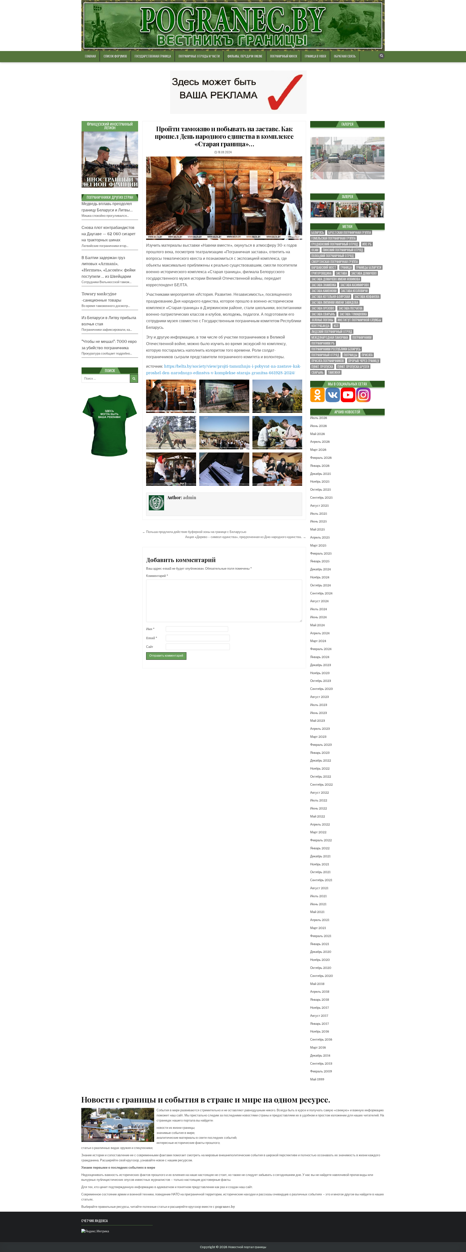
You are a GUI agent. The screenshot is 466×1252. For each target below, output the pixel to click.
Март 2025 (318, 545)
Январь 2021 (319, 944)
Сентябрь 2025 (321, 497)
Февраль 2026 (321, 458)
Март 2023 (318, 737)
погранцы (350, 355)
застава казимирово (354, 285)
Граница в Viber (315, 56)
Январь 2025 (320, 561)
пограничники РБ (323, 343)
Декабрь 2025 (320, 474)
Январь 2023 (320, 753)
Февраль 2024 (321, 649)
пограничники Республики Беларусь (336, 349)
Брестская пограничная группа (349, 232)
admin (189, 497)
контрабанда (320, 325)
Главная (90, 56)
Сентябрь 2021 (321, 880)
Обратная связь (345, 56)
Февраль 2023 (321, 745)
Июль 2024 (318, 609)
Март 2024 (318, 641)
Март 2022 (318, 832)
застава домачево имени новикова (335, 279)
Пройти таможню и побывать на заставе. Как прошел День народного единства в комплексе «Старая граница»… (224, 136)
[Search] (381, 56)
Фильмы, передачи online (244, 56)
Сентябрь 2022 (321, 784)
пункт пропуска (322, 366)
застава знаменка (323, 285)
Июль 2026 (318, 418)
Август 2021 (319, 888)
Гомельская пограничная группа (333, 238)
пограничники (362, 337)
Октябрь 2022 (320, 776)
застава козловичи (354, 290)
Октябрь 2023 (320, 681)
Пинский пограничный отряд (343, 250)
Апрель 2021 (319, 920)
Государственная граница (153, 56)
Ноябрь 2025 (320, 481)
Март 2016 (318, 1047)
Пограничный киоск (283, 56)
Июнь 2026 (318, 426)
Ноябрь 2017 (319, 1007)
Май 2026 (317, 434)
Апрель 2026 (320, 441)
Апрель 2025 (320, 537)
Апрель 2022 (320, 824)
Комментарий (157, 576)
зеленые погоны (322, 320)
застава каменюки (324, 290)
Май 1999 (317, 1079)
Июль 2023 (318, 705)
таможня (334, 372)
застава (341, 273)
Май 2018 (317, 984)
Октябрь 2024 (320, 585)
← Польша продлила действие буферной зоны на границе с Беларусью (194, 532)
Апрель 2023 (320, 728)
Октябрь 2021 (320, 872)
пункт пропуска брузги (353, 366)
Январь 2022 (320, 848)
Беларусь (317, 232)
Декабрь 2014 (320, 1055)
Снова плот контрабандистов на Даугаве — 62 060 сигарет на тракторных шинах (108, 234)
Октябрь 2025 (320, 489)
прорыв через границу (363, 360)
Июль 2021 (318, 896)
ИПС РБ (367, 244)
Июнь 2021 (318, 904)
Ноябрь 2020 (320, 960)
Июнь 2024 (318, 617)
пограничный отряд (325, 355)
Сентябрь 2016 (321, 1039)
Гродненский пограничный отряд (334, 244)
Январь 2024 (319, 657)
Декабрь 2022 (320, 760)
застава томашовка (353, 314)
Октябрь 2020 (320, 968)
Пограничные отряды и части (199, 56)
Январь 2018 (319, 999)
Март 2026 (318, 450)
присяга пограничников (327, 360)
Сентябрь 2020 (321, 976)
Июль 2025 (318, 513)
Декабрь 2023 (320, 665)
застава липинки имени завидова (334, 302)
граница (346, 267)
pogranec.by (225, 1207)
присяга (367, 355)
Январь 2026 (320, 466)
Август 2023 (319, 697)
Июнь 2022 (318, 808)
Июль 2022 (318, 800)
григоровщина (321, 273)
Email (151, 638)
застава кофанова (366, 296)
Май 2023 (317, 720)
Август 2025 (319, 505)
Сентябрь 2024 (321, 593)
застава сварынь (323, 314)
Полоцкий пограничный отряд (332, 255)
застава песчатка (350, 308)
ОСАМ (314, 250)
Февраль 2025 (321, 553)
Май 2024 (317, 625)
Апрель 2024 (320, 633)
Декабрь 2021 (320, 856)
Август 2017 (319, 1015)
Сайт (149, 647)
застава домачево (364, 273)
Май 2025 (317, 529)
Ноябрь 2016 (319, 1031)
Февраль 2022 (321, 840)
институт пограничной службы (359, 320)
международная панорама (329, 337)
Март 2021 (318, 928)
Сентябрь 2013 (321, 1063)
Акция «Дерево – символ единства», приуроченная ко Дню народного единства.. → (245, 537)
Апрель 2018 (319, 991)
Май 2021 (317, 912)
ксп (336, 325)
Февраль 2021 (320, 936)
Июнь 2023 (318, 713)
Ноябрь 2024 (319, 577)
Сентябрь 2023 (321, 689)
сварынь (317, 372)
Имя (150, 629)
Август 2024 (319, 601)
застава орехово (322, 308)
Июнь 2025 (318, 521)
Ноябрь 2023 (320, 673)
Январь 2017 (319, 1024)
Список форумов (115, 56)
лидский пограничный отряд (331, 331)
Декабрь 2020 (320, 952)
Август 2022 (319, 792)
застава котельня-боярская (330, 296)
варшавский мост (323, 267)
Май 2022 (317, 816)
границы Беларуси (368, 267)
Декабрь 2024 (320, 569)
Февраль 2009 (321, 1071)
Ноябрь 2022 (320, 768)
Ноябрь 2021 (319, 864)
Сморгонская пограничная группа (334, 261)
